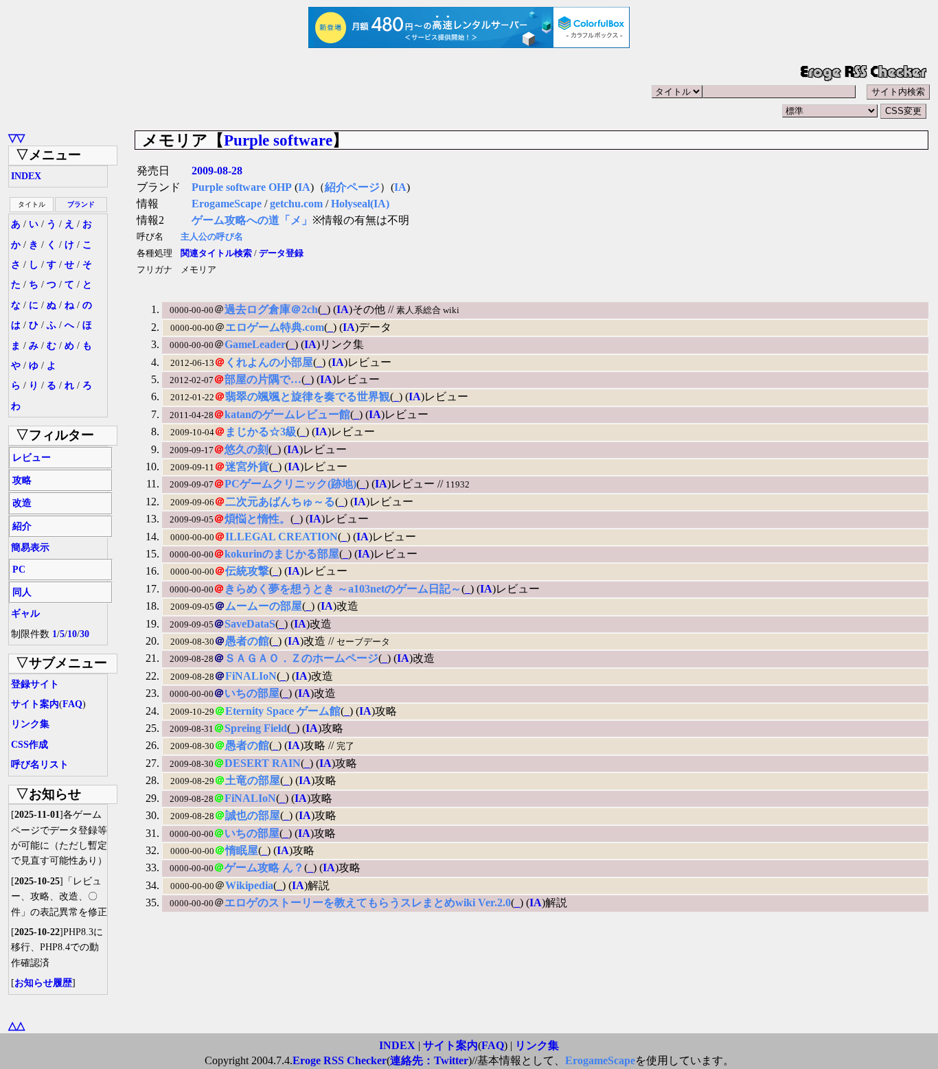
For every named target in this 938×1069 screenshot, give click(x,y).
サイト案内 (35, 704)
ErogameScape (227, 203)
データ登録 (281, 253)
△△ (16, 1025)
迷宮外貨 (247, 466)
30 (84, 634)
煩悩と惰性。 (257, 519)
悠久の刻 (246, 449)
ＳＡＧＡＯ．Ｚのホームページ (301, 658)
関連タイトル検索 (216, 253)
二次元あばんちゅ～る (280, 501)
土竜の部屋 (252, 780)
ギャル (25, 613)
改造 (22, 503)
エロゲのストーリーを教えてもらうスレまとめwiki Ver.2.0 (368, 902)
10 (72, 634)
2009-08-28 (217, 170)
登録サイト (35, 684)
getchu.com (296, 203)
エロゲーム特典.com (274, 327)
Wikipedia (249, 885)
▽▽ (16, 137)
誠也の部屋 (252, 815)
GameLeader (255, 344)
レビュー (31, 457)
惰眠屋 (241, 850)
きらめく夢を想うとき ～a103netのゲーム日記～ (343, 589)
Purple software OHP (242, 187)
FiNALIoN (251, 676)
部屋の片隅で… (263, 379)
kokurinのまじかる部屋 (282, 554)
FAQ (72, 704)
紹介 (22, 526)
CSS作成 (29, 744)
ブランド (81, 204)
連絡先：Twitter (429, 1060)
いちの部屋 (252, 693)
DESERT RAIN (263, 763)
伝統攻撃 (247, 571)
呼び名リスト (40, 764)
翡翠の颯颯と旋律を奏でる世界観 (307, 396)
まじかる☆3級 (261, 431)
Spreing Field (256, 728)
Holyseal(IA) (360, 203)
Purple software (278, 140)
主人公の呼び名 (212, 237)
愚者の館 (247, 641)
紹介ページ (352, 187)
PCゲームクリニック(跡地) (290, 484)
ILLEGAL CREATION (281, 536)
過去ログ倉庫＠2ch (271, 309)
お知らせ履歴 (43, 983)
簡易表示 (30, 547)
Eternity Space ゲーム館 (283, 711)
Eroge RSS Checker (340, 1060)
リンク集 (30, 724)
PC (18, 569)
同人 (22, 592)
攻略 (22, 480)
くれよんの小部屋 (269, 362)
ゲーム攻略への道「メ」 (252, 220)
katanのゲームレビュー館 (287, 414)
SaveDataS (250, 624)
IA (304, 187)
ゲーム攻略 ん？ (264, 867)
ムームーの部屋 (263, 606)
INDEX (26, 176)
